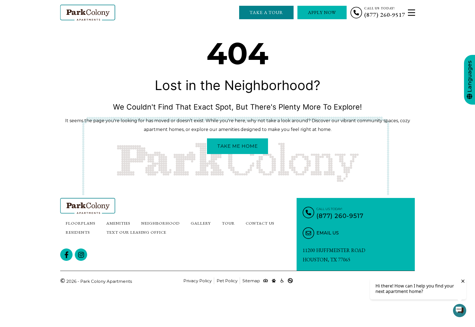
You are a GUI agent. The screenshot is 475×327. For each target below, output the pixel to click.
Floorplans (80, 223)
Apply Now (322, 12)
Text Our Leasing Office (136, 232)
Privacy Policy (197, 280)
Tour (228, 223)
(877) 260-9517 (384, 15)
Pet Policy (227, 280)
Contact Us (260, 223)
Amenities (118, 223)
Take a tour (266, 12)
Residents (78, 232)
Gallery (201, 223)
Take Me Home (237, 146)
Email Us (327, 233)
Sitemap (251, 280)
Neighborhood (160, 223)
